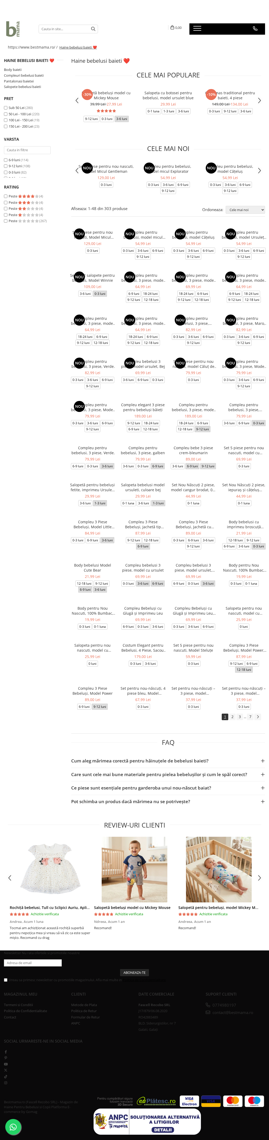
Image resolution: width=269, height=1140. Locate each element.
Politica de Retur (84, 1010)
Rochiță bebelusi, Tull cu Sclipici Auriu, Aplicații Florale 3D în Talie (68, 907)
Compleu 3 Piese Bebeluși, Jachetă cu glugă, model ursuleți (193, 524)
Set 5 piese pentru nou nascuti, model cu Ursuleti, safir (244, 450)
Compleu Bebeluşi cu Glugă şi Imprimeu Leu (143, 611)
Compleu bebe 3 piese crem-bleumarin (193, 450)
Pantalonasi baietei (19, 81)
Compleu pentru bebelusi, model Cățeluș (230, 169)
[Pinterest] (5, 1057)
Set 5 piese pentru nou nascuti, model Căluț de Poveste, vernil (193, 364)
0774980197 (223, 1005)
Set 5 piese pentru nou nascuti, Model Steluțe (193, 648)
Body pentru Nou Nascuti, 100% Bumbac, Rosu (244, 568)
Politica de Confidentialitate (144, 979)
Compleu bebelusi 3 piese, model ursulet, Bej (143, 364)
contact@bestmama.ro (232, 1012)
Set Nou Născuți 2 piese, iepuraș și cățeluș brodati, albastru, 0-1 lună (243, 487)
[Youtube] (5, 1064)
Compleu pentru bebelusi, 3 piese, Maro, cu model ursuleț (244, 321)
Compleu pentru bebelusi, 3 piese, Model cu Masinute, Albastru (243, 364)
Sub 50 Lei (16, 107)
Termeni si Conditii (18, 1004)
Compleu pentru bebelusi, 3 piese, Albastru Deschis (243, 407)
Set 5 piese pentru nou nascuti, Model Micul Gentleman (106, 169)
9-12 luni (15, 166)
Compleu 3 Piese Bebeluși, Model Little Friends (93, 524)
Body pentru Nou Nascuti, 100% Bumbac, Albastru (92, 611)
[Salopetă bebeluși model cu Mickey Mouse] (134, 869)
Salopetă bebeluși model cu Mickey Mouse (106, 95)
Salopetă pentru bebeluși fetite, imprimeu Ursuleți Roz (92, 487)
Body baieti (13, 69)
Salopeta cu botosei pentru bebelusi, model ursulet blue (168, 95)
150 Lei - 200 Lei (21, 126)
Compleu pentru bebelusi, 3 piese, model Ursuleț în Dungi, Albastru (243, 278)
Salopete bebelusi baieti (22, 86)
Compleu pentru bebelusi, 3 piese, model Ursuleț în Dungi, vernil (92, 321)
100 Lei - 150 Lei (21, 120)
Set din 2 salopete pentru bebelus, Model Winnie (92, 278)
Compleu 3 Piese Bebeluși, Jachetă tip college (143, 524)
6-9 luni (14, 160)
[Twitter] (5, 1070)
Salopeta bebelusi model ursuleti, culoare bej (143, 487)
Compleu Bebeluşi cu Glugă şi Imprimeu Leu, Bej (193, 611)
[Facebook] (5, 1051)
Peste (13, 196)
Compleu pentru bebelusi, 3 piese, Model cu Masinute (92, 407)
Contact (10, 1017)
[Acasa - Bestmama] (17, 29)
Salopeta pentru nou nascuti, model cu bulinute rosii (92, 648)
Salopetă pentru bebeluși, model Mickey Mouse (221, 907)
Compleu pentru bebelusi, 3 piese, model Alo (193, 278)
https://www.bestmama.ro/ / (33, 47)
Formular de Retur (85, 1017)
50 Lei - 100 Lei (20, 114)
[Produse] (198, 30)
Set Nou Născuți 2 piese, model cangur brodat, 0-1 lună (193, 487)
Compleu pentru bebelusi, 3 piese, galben (143, 450)
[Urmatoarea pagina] (257, 717)
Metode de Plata (84, 1004)
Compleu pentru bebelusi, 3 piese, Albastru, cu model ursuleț (193, 321)
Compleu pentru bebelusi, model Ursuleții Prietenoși (244, 235)
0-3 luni (14, 172)
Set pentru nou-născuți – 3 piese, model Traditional (193, 691)
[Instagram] (5, 1082)
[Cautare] (93, 29)
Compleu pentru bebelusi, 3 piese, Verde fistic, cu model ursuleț (92, 364)
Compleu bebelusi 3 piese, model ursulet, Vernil (193, 568)
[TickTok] (5, 1076)
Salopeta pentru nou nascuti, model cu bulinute (244, 611)
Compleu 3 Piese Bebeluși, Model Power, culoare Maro (244, 648)
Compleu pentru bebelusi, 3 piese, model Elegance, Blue (193, 407)
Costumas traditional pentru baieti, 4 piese (230, 95)
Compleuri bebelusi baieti (24, 75)
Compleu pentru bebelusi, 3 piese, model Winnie (142, 278)
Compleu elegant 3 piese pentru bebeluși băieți (143, 407)
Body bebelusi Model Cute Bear (92, 568)
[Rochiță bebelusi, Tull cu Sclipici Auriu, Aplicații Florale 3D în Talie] (50, 869)
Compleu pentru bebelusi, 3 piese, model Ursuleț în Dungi (142, 321)
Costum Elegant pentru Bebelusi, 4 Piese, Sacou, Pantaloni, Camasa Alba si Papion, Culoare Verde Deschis (143, 648)
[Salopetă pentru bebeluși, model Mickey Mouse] (219, 869)
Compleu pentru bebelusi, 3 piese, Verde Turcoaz (92, 450)
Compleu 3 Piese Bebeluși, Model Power (93, 691)
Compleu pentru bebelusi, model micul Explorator (168, 169)
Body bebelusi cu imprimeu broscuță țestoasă (244, 524)
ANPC (75, 1023)
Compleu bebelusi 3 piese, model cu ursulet (143, 568)
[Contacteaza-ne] (255, 28)
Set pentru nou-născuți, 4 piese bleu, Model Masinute (143, 691)
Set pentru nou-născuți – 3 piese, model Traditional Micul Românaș (244, 691)
